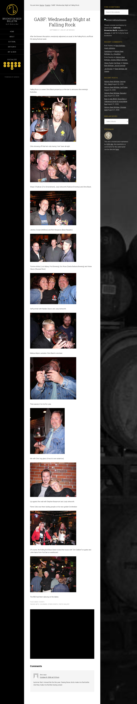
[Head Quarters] (108, 139)
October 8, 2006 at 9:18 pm (49, 677)
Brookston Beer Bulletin (12, 20)
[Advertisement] (62, 634)
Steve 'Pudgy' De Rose (112, 63)
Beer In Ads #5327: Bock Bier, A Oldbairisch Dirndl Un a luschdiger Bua (115, 101)
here (117, 149)
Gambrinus (108, 51)
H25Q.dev (109, 144)
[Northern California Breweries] (115, 20)
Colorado (43, 604)
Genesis (16, 77)
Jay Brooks (108, 69)
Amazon (107, 33)
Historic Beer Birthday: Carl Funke (115, 87)
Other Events (53, 604)
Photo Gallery (64, 604)
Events (41, 602)
